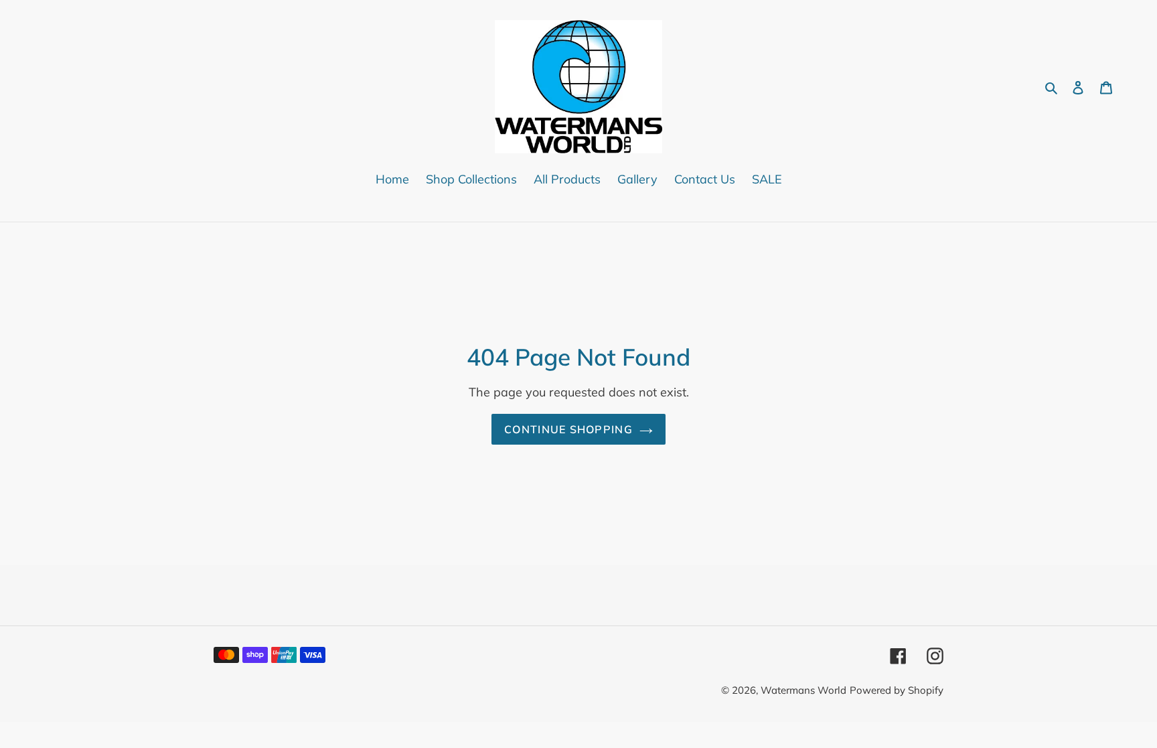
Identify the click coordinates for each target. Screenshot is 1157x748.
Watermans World (803, 690)
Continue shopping (568, 429)
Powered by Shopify (896, 690)
